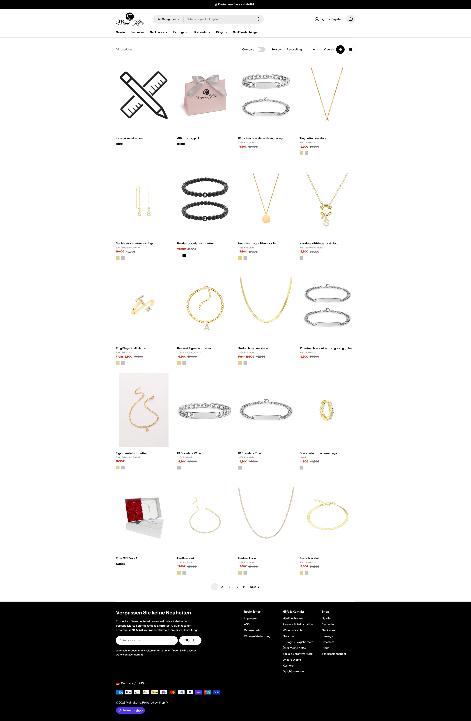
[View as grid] (340, 49)
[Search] (258, 19)
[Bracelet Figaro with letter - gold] (179, 363)
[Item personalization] (144, 95)
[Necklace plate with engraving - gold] (240, 258)
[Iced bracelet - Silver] (184, 573)
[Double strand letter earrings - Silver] (123, 258)
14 (244, 587)
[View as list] (350, 49)
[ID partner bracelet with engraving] (266, 95)
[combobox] (208, 19)
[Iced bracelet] (205, 515)
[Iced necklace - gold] (240, 573)
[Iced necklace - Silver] (245, 573)
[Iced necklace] (266, 515)
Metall (303, 457)
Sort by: (276, 49)
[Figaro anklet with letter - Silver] (123, 467)
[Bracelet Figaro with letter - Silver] (184, 363)
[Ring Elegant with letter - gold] (118, 363)
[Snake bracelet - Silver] (306, 573)
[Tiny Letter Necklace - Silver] (306, 153)
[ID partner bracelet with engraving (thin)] (327, 305)
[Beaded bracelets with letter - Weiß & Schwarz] (179, 255)
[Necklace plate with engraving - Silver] (245, 258)
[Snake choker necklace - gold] (240, 363)
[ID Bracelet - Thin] (266, 410)
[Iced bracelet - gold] (179, 573)
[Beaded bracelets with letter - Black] (184, 255)
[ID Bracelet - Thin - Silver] (240, 468)
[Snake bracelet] (327, 515)
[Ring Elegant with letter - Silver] (123, 363)
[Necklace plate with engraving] (266, 200)
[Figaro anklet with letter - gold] (118, 467)
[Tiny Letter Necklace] (327, 95)
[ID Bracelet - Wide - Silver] (179, 468)
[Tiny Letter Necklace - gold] (301, 153)
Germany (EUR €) (132, 683)
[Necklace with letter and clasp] (327, 200)
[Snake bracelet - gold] (301, 573)
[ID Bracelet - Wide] (205, 410)
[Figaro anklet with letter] (144, 410)
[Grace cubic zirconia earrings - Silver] (301, 468)
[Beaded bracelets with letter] (205, 200)
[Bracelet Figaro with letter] (205, 305)
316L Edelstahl (246, 142)
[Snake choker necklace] (266, 305)
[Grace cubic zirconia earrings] (327, 410)
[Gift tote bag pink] (205, 95)
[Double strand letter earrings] (144, 200)
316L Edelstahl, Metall (128, 247)
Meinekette (133, 702)
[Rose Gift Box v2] (144, 515)
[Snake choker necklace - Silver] (245, 363)
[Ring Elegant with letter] (144, 305)
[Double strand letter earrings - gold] (118, 258)
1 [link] (214, 587)
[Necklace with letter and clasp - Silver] (301, 258)
